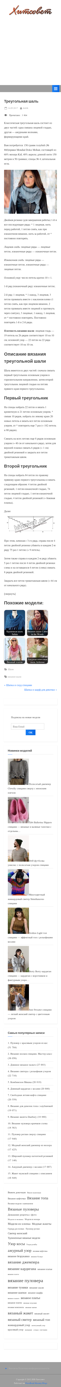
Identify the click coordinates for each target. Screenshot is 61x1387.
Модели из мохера (32, 1219)
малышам (28, 1330)
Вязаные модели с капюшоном (20, 1203)
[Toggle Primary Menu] (55, 88)
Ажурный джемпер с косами (27, 1166)
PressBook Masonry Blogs (36, 1383)
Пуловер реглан (33, 1228)
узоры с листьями (40, 1329)
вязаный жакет (20, 1313)
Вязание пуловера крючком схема (29, 1123)
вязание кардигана (22, 1268)
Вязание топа (37, 1197)
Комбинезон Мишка (21, 1082)
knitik (25, 107)
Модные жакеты (41, 1224)
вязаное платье (30, 1298)
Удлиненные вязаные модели (24, 1237)
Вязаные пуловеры (23, 1209)
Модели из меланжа (15, 1219)
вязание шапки (17, 1292)
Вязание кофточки (17, 1198)
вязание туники (18, 1287)
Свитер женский (17, 1233)
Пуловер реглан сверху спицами (29, 1134)
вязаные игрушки (30, 1303)
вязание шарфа (35, 1292)
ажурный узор (19, 1250)
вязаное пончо (15, 1302)
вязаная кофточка (40, 1251)
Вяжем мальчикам (34, 1192)
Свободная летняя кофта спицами (28, 1095)
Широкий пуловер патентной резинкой (32, 1156)
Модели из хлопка (19, 1224)
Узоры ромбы (31, 1244)
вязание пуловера (25, 1280)
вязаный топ (41, 1319)
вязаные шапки (31, 1307)
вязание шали (14, 676)
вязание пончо (13, 1274)
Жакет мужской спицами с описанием (32, 1173)
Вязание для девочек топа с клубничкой (31, 1106)
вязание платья (45, 1269)
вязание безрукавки (19, 1256)
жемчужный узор (38, 1325)
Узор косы (16, 1243)
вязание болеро (37, 1256)
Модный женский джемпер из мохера (32, 1145)
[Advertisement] (30, 48)
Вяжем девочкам (17, 1192)
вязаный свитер (20, 1319)
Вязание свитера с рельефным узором (30, 1071)
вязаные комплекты (16, 1307)
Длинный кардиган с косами (25, 1088)
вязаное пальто (13, 1298)
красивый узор (15, 1329)
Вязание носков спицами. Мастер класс (31, 1053)
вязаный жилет (41, 1313)
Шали (11, 669)
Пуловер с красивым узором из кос (29, 1042)
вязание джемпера (23, 1262)
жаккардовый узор (19, 1325)
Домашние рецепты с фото (22, 1214)
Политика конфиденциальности (33, 1368)
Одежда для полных (16, 1228)
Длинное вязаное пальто (23, 1064)
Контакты (13, 1368)
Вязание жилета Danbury (23, 1116)
